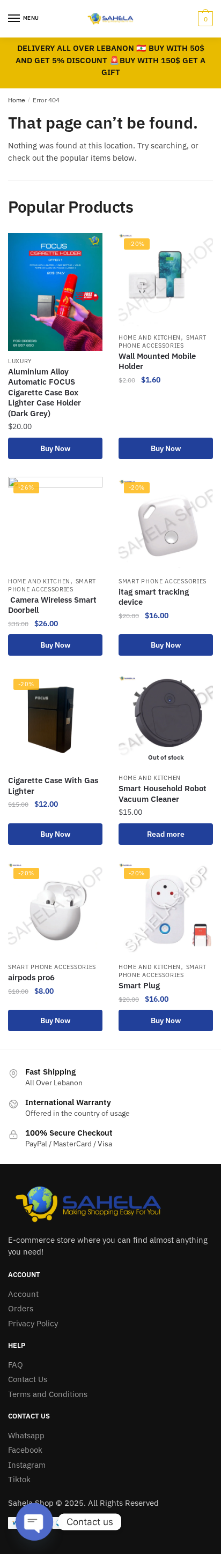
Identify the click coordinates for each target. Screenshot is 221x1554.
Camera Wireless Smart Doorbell (53, 605)
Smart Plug (139, 985)
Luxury (20, 361)
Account (23, 1294)
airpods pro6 (31, 977)
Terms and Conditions (47, 1394)
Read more (166, 834)
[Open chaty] (34, 1522)
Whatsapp (26, 1435)
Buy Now (55, 448)
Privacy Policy (33, 1323)
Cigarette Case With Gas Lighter (53, 785)
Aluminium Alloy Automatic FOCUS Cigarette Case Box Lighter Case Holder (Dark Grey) (44, 392)
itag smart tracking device (154, 597)
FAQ (15, 1365)
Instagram (27, 1465)
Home (16, 100)
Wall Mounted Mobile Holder (157, 361)
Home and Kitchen (150, 337)
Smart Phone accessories (163, 341)
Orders (20, 1308)
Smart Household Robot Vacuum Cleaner (163, 793)
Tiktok (19, 1479)
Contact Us (27, 1379)
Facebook (25, 1450)
